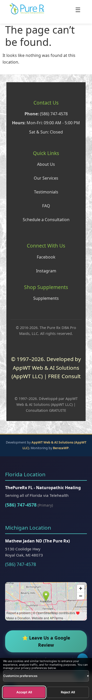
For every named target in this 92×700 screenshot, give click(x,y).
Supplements (46, 298)
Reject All (68, 692)
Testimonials (46, 192)
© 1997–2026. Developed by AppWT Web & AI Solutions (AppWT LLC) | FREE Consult (46, 367)
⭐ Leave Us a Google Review (46, 641)
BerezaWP (61, 448)
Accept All (24, 692)
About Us (46, 164)
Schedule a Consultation (46, 219)
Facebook (46, 257)
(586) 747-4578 (21, 505)
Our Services (46, 178)
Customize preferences (46, 676)
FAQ (46, 206)
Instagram (46, 271)
